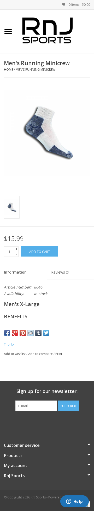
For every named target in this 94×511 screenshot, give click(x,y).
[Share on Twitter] (46, 333)
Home (8, 69)
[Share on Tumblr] (38, 333)
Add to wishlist (15, 354)
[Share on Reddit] (30, 333)
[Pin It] (23, 333)
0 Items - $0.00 (79, 4)
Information (15, 272)
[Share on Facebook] (7, 333)
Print (58, 354)
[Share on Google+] (15, 333)
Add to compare (41, 354)
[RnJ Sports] (55, 31)
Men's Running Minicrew (35, 69)
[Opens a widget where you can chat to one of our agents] (74, 501)
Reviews (60, 272)
